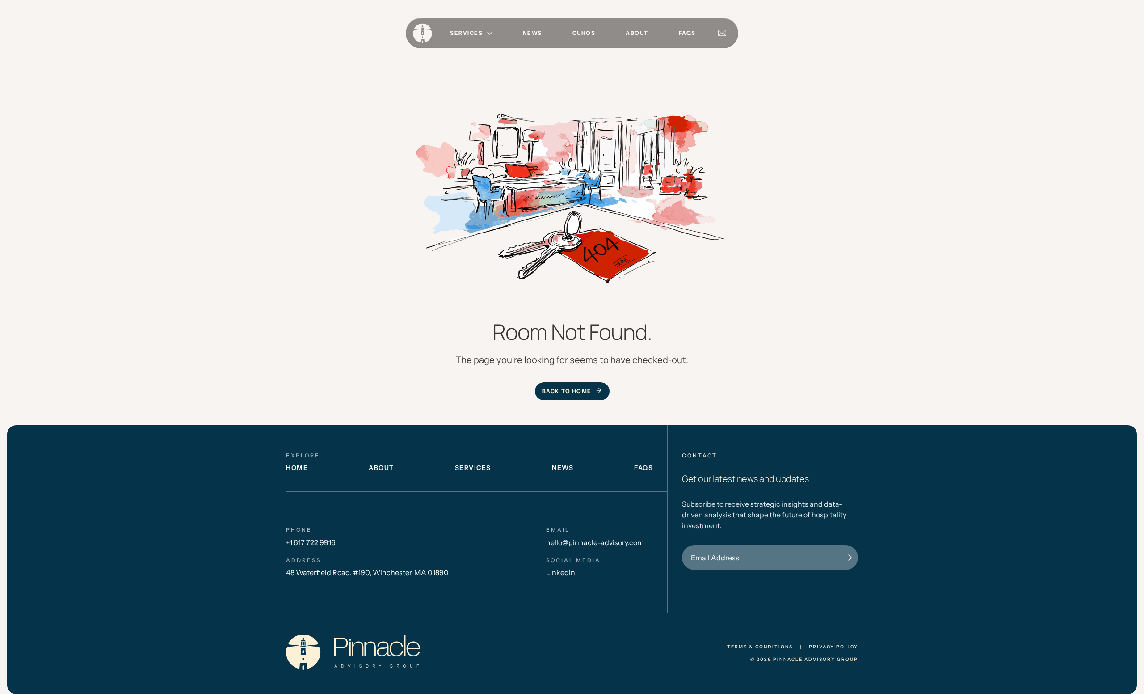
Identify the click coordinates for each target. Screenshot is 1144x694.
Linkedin (560, 572)
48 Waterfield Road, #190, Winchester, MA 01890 (367, 572)
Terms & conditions (760, 647)
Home (297, 468)
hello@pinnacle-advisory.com (595, 542)
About (637, 33)
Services (473, 468)
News (532, 33)
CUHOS (584, 33)
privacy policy (833, 647)
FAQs (687, 33)
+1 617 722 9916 (311, 542)
